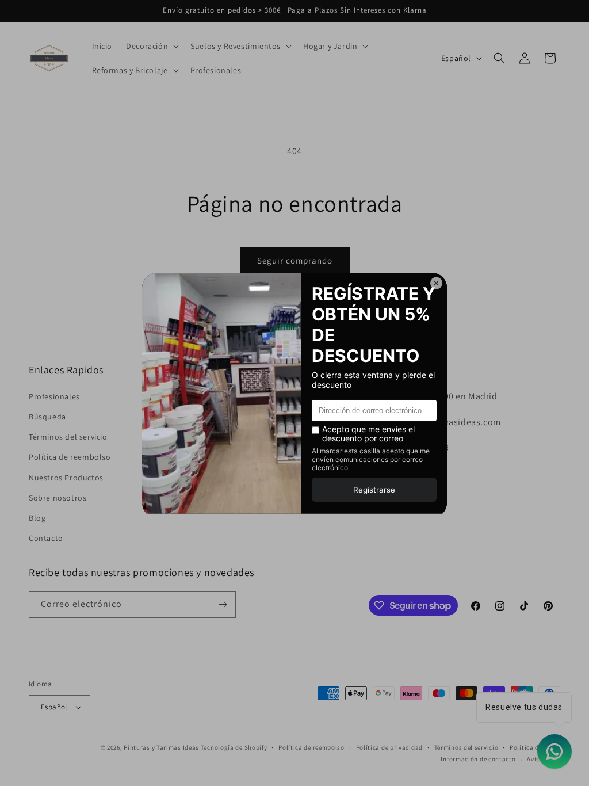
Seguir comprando (294, 260)
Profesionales (54, 396)
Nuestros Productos (66, 477)
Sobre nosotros (57, 498)
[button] (151, 46)
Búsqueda (47, 416)
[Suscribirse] (222, 604)
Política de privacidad (389, 747)
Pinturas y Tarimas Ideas (161, 747)
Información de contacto (478, 759)
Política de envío (535, 747)
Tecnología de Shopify (234, 747)
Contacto (46, 538)
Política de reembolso (70, 457)
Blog (37, 518)
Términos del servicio (68, 437)
